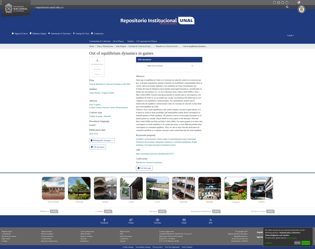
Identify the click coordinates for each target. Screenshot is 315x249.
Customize (268, 243)
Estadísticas (84, 241)
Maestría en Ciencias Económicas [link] (168, 46)
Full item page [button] (145, 168)
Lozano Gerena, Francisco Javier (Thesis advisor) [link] (108, 107)
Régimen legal (7, 231)
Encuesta (84, 239)
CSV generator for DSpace (146, 41)
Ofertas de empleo (47, 234)
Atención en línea (126, 236)
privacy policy (292, 238)
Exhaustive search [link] (169, 145)
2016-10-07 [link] (93, 134)
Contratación (6, 234)
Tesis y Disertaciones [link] (105, 46)
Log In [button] (290, 35)
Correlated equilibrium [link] (182, 142)
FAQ (121, 234)
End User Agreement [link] (172, 247)
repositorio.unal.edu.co (49, 7)
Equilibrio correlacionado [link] (146, 139)
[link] (109, 84)
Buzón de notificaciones (49, 241)
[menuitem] (119, 41)
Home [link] (91, 46)
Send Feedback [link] (187, 247)
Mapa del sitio (125, 231)
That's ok (305, 243)
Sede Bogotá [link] (121, 46)
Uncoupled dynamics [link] (152, 145)
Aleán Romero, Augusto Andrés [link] (101, 93)
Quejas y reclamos (87, 236)
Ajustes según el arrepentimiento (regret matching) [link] (176, 139)
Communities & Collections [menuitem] (100, 41)
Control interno (46, 239)
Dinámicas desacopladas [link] (145, 142)
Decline (297, 243)
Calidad (4, 241)
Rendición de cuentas (9, 236)
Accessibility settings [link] (143, 247)
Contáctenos (124, 239)
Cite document (98, 147)
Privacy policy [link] (158, 247)
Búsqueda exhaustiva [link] (164, 142)
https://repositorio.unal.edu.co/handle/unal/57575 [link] (155, 154)
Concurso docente (47, 236)
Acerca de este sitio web (240, 239)
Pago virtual (6, 239)
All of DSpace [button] (118, 41)
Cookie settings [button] (128, 247)
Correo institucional (87, 231)
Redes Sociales (86, 234)
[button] (299, 2)
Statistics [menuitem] (130, 41)
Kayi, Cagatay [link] (94, 104)
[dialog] (288, 237)
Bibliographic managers (102, 140)
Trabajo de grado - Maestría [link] (100, 116)
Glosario (123, 241)
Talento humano (46, 231)
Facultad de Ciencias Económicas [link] (141, 46)
